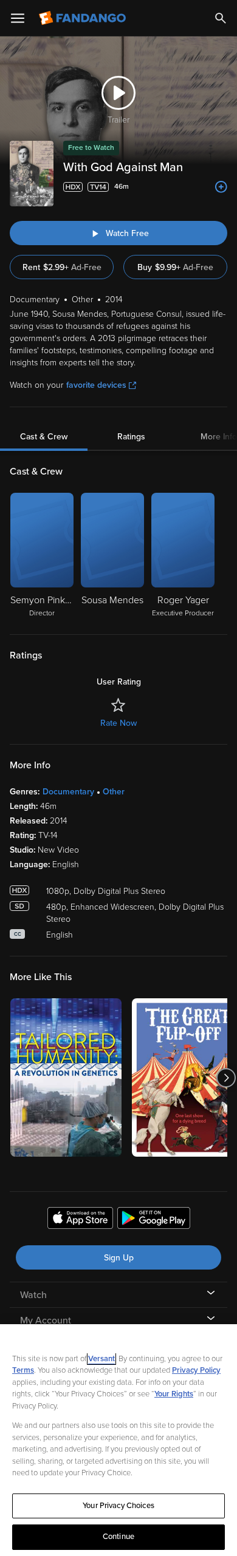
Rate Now (118, 723)
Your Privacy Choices (118, 1505)
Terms (23, 1370)
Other (114, 791)
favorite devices (96, 385)
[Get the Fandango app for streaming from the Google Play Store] (154, 1219)
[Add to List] (221, 187)
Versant (101, 1359)
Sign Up (119, 1258)
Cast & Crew (43, 436)
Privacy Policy (196, 1370)
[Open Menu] (17, 18)
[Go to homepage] (83, 18)
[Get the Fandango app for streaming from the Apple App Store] (80, 1219)
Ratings (131, 436)
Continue (118, 1536)
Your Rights (173, 1394)
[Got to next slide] (226, 1077)
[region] (118, 1440)
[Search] (220, 18)
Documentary (68, 791)
